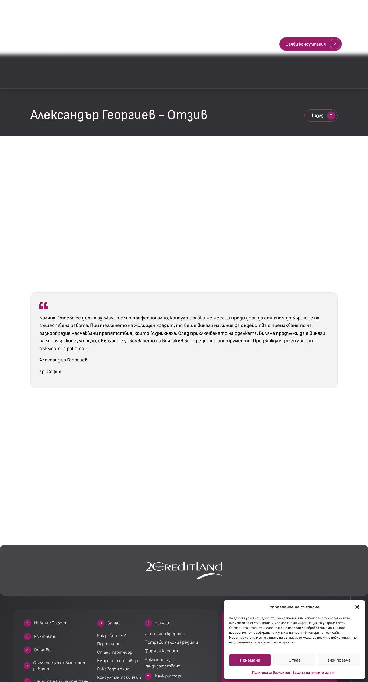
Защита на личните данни (313, 672)
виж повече (339, 660)
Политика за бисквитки (271, 672)
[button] (357, 607)
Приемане (250, 660)
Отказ (295, 660)
